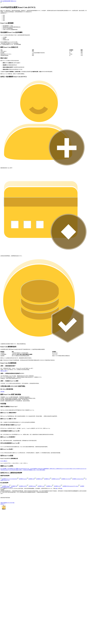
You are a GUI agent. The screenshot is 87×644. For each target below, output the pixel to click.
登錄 (1, 349)
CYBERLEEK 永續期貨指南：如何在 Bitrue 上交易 (47, 468)
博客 (61, 488)
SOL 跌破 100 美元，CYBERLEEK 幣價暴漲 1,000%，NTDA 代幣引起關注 (29, 469)
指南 (56, 488)
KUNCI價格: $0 (3, 460)
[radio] (45, 15)
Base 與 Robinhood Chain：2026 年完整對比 (28, 468)
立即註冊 (2, 391)
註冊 (3, 349)
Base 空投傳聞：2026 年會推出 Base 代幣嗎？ (9, 468)
